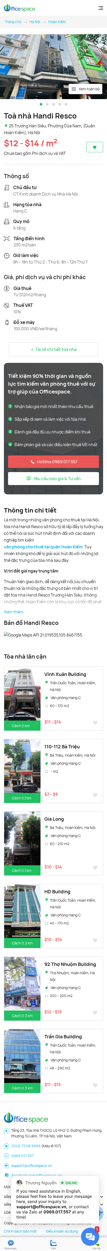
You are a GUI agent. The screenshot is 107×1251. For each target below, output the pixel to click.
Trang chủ (13, 21)
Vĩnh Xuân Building (65, 674)
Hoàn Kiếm (57, 21)
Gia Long (54, 819)
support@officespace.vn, (42, 1206)
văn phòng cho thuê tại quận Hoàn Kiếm (43, 547)
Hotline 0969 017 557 (57, 462)
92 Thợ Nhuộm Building (70, 964)
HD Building (57, 891)
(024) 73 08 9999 (26, 1145)
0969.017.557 (57, 1211)
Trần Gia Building (63, 1036)
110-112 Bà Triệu (62, 746)
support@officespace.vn (31, 1165)
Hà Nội (34, 21)
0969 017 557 (22, 1155)
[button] (41, 104)
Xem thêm (13, 612)
